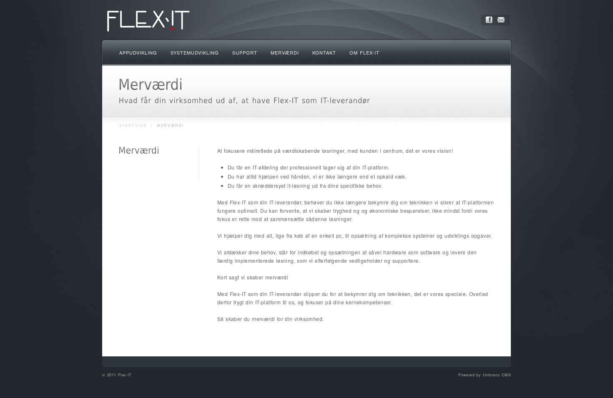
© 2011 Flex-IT (117, 375)
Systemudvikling (195, 52)
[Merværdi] (138, 150)
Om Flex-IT (364, 52)
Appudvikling (138, 52)
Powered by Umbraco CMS (484, 375)
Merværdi (285, 52)
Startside (133, 125)
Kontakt (324, 52)
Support (244, 52)
